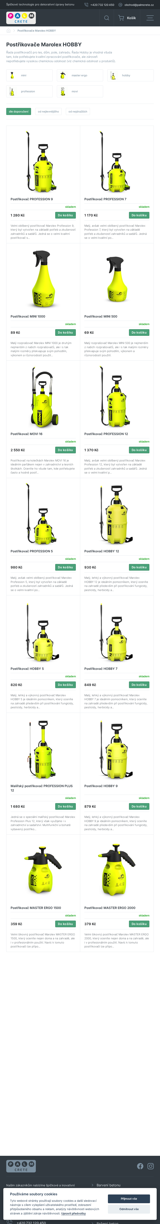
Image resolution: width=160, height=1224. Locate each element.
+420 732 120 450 (102, 4)
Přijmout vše (129, 1198)
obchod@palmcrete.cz (139, 4)
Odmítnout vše (129, 1209)
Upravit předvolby (73, 1213)
